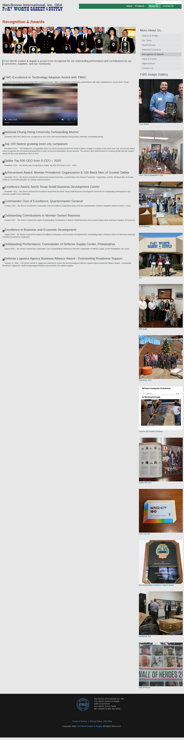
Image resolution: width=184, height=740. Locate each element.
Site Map (108, 721)
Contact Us (168, 6)
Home (129, 6)
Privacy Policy (96, 721)
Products (139, 6)
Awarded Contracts (151, 49)
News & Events (149, 59)
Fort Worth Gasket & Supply (89, 726)
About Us (153, 6)
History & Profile (150, 36)
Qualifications (148, 45)
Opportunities (148, 63)
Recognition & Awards (153, 54)
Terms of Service (79, 721)
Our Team (147, 40)
